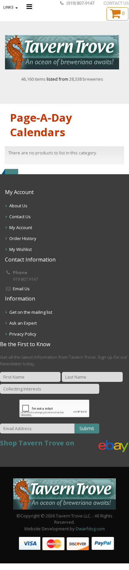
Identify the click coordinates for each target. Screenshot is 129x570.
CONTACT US (116, 3)
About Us (18, 206)
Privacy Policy (22, 334)
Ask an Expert (23, 323)
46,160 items (34, 79)
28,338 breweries (86, 79)
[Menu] (29, 6)
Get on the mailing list (30, 312)
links (8, 7)
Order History (22, 238)
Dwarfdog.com (90, 529)
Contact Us (20, 217)
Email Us (21, 289)
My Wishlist (20, 249)
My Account (20, 227)
